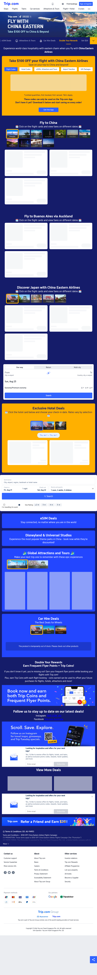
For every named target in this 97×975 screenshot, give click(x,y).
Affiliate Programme (72, 866)
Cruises (81, 9)
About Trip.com (39, 858)
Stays (6, 9)
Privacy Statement (41, 874)
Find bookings (72, 4)
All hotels (68, 874)
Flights (15, 9)
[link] (53, 4)
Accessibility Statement (42, 878)
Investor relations (71, 858)
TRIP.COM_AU (53, 715)
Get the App (49, 110)
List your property (71, 870)
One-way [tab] (19, 367)
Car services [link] (35, 9)
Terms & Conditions (41, 870)
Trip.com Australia (53, 719)
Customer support (10, 858)
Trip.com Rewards (71, 862)
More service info (10, 866)
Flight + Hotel (69, 9)
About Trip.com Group (42, 882)
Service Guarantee (10, 862)
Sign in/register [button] (86, 4)
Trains (24, 9)
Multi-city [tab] (77, 367)
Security (68, 882)
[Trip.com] (11, 4)
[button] (58, 4)
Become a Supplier (71, 878)
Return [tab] (48, 367)
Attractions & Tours (51, 9)
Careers (37, 866)
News (36, 862)
